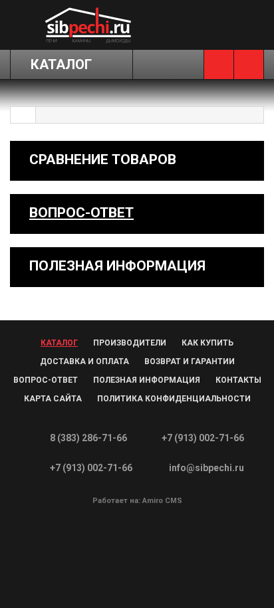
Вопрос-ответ (81, 213)
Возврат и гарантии (189, 361)
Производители (129, 343)
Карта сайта (53, 398)
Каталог (59, 343)
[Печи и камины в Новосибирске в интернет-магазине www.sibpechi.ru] (88, 24)
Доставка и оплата (84, 361)
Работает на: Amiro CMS (137, 500)
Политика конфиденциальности (174, 398)
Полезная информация (146, 380)
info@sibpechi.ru (206, 467)
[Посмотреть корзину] (248, 64)
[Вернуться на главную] (23, 115)
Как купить (207, 343)
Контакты (238, 380)
